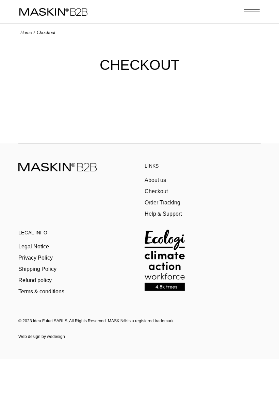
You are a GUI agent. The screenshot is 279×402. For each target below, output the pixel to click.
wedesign (56, 336)
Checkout (156, 191)
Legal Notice (33, 246)
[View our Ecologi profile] (165, 257)
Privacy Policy (35, 258)
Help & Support (163, 214)
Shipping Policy (37, 269)
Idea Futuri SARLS (50, 321)
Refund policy (35, 280)
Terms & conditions (41, 291)
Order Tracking (162, 202)
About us (155, 180)
